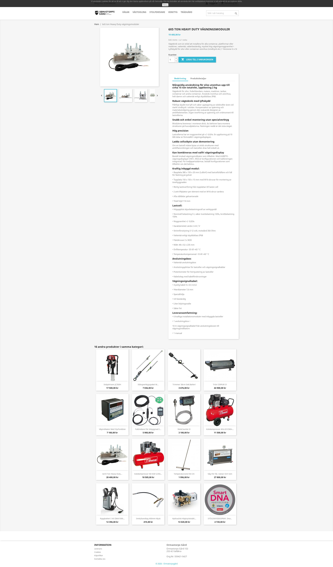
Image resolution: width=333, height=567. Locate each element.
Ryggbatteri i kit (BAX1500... (112, 518)
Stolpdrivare (157, 12)
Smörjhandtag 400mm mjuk (148, 518)
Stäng (165, 5)
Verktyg (173, 12)
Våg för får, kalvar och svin (220, 474)
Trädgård (186, 12)
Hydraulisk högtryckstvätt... (184, 518)
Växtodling (139, 12)
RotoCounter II (184, 429)
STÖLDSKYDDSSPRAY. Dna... (220, 518)
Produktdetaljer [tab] (198, 78)
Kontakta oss (99, 559)
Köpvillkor (98, 555)
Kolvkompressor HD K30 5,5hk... (148, 474)
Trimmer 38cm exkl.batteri (184, 384)
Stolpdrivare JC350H (112, 384)
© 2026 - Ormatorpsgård (167, 563)
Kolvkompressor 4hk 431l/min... (220, 429)
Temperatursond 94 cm (184, 474)
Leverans (98, 548)
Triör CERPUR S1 (220, 384)
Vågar (125, 12)
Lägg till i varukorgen (197, 59)
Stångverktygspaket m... (148, 384)
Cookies (97, 552)
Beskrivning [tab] (180, 78)
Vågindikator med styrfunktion (112, 429)
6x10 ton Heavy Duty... (112, 474)
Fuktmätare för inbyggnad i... (148, 429)
